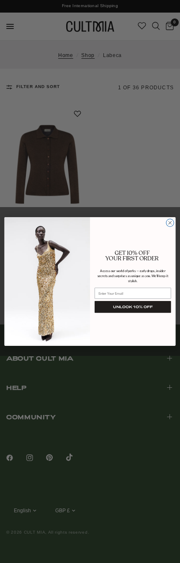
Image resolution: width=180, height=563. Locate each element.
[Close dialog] (170, 222)
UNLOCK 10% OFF (132, 307)
